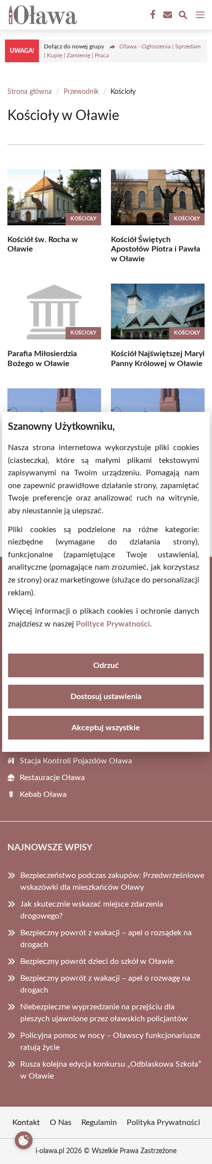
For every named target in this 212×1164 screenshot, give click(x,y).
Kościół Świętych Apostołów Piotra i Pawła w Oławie (155, 249)
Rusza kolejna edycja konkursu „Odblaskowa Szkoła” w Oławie (110, 1070)
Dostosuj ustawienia (106, 697)
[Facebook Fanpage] (151, 14)
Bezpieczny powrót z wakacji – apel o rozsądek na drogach (106, 939)
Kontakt (26, 1122)
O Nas (60, 1122)
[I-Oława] (41, 15)
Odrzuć (106, 665)
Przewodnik (81, 91)
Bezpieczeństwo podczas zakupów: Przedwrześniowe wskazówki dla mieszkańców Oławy (112, 881)
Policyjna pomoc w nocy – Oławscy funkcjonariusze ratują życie (110, 1041)
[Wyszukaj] (183, 16)
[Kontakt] (166, 14)
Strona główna (29, 91)
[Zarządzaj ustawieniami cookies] (24, 1140)
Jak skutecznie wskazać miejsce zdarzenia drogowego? (91, 910)
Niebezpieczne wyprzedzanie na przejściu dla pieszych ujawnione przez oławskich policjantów (104, 1013)
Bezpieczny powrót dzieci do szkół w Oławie (97, 961)
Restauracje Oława (52, 778)
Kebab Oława (43, 794)
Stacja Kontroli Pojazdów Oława (76, 761)
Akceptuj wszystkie (105, 728)
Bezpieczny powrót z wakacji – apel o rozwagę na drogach (105, 984)
